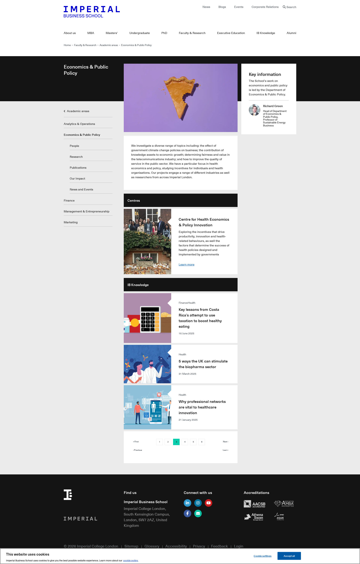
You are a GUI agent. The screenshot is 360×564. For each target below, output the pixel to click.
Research (76, 157)
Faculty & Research (192, 33)
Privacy (199, 545)
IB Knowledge (265, 33)
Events (238, 7)
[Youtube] (208, 503)
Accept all (289, 555)
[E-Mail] (198, 513)
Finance (69, 200)
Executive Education (231, 33)
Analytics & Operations (79, 124)
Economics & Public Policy (82, 135)
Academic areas (109, 45)
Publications (78, 167)
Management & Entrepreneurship (86, 211)
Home (67, 45)
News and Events (81, 189)
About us (70, 33)
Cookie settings (263, 555)
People (74, 146)
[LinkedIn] (187, 503)
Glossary (152, 545)
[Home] (120, 12)
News (206, 7)
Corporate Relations (265, 7)
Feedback (219, 545)
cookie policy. (130, 560)
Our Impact (77, 178)
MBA (90, 33)
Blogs (222, 7)
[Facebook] (187, 513)
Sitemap (131, 545)
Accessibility (176, 545)
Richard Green (273, 106)
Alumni (291, 33)
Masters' (112, 33)
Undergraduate (139, 33)
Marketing (71, 222)
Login (238, 545)
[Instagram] (198, 503)
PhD (164, 33)
